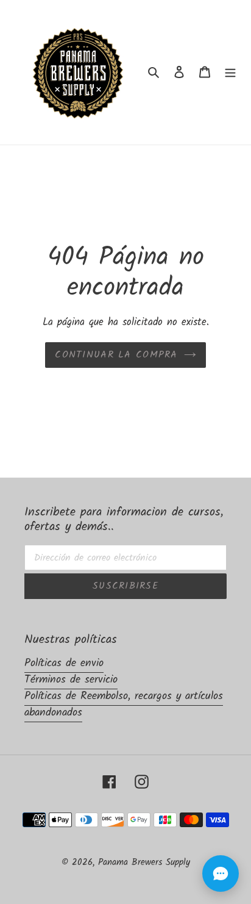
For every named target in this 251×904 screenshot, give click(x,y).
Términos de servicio (71, 680)
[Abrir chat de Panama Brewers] (220, 873)
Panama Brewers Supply (144, 862)
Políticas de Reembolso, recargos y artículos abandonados (123, 704)
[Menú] (230, 72)
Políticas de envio (64, 663)
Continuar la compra (116, 354)
